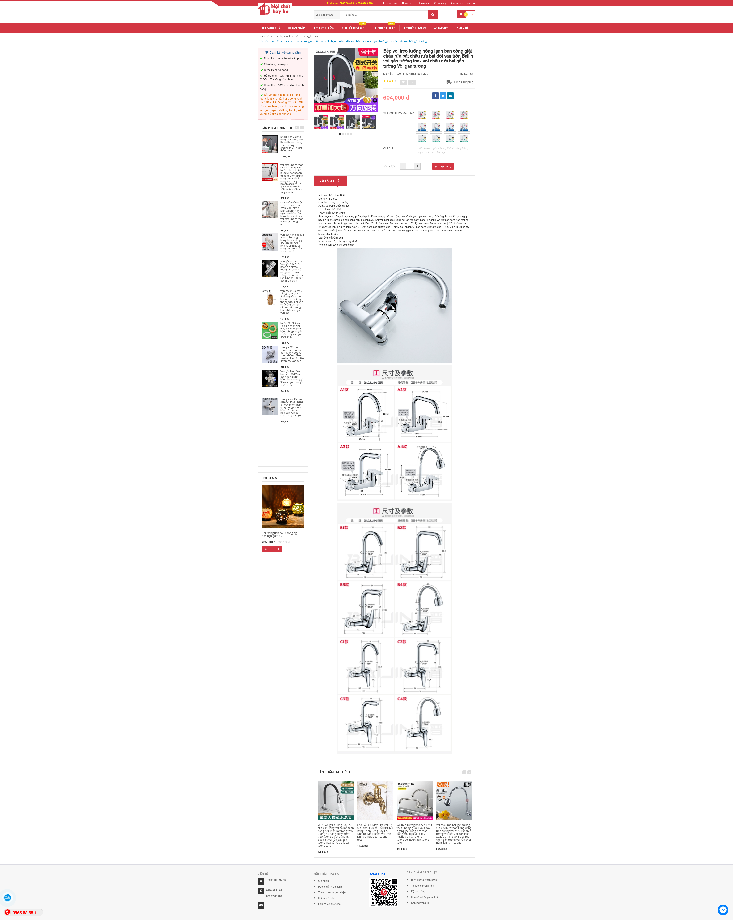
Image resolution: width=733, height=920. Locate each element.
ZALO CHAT (377, 873)
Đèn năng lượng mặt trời (424, 897)
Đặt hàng (445, 166)
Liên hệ (463, 28)
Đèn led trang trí (420, 903)
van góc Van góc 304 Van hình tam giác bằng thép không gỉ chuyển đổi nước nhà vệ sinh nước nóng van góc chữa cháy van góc (292, 243)
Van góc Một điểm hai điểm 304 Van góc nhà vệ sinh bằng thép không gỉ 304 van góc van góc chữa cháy (292, 377)
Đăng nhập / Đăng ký (464, 3)
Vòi (297, 36)
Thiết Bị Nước (416, 28)
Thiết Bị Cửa (324, 28)
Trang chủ (272, 28)
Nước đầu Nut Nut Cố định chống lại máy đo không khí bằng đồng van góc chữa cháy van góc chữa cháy (291, 329)
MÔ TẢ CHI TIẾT (330, 181)
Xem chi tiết (271, 549)
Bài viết (442, 28)
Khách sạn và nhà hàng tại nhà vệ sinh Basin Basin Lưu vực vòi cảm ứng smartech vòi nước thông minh (292, 143)
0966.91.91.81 (274, 890)
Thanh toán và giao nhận (332, 892)
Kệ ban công (418, 891)
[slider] (390, 81)
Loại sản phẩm (324, 14)
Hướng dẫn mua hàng (330, 886)
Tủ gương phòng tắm (422, 885)
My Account (392, 3)
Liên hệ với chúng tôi (329, 903)
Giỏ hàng (441, 3)
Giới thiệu (323, 881)
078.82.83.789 (274, 896)
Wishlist (409, 3)
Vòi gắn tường (311, 36)
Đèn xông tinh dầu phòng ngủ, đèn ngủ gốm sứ (280, 534)
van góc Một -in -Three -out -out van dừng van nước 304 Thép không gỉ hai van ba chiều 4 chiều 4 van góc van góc (292, 353)
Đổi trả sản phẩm (327, 898)
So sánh (425, 3)
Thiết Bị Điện (386, 27)
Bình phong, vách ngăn (424, 880)
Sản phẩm (298, 28)
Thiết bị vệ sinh (355, 27)
